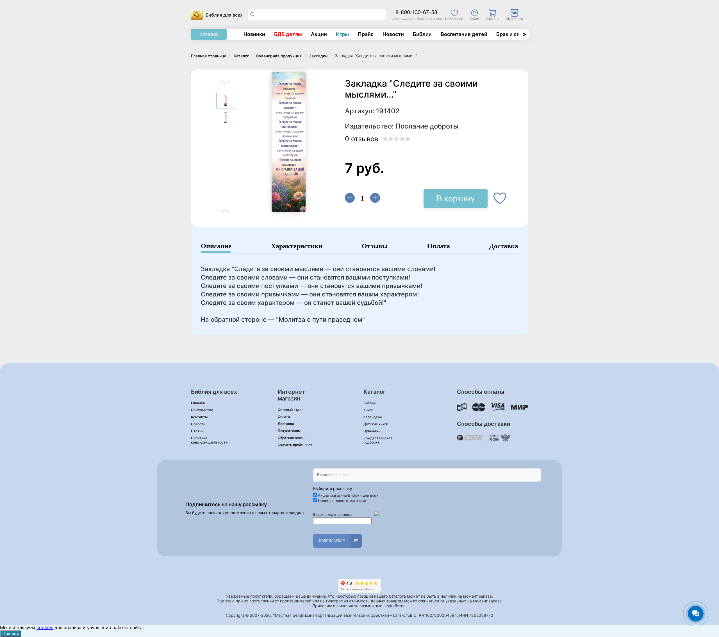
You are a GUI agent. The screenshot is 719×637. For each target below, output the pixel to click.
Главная (198, 403)
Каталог (208, 34)
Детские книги (375, 424)
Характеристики (296, 246)
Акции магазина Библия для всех (348, 495)
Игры (342, 34)
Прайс (366, 34)
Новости (393, 34)
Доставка (503, 246)
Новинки (254, 34)
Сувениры (371, 431)
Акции (319, 34)
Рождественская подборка (377, 440)
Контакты (199, 417)
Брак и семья (512, 34)
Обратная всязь (291, 438)
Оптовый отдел (290, 410)
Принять (10, 633)
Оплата (438, 246)
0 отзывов (361, 139)
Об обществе (202, 410)
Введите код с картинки (332, 514)
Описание (216, 246)
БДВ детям (288, 34)
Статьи (197, 431)
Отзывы (375, 246)
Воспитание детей (464, 34)
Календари (372, 417)
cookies (45, 627)
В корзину (455, 198)
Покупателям (289, 431)
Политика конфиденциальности (209, 440)
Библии (422, 34)
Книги (368, 410)
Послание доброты (427, 126)
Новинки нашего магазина (342, 500)
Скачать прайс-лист (295, 445)
